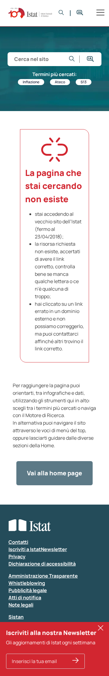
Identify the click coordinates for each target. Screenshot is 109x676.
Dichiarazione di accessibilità (42, 563)
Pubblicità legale (27, 590)
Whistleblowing (26, 583)
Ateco (60, 81)
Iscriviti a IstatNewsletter (37, 549)
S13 (84, 81)
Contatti (18, 542)
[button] (61, 13)
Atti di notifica (24, 597)
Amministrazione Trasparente (43, 575)
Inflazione (31, 81)
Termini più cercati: (54, 74)
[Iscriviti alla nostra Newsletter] (75, 661)
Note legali (20, 604)
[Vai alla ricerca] (71, 59)
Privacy (16, 556)
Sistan (16, 617)
